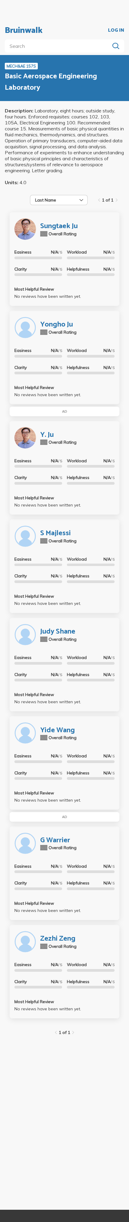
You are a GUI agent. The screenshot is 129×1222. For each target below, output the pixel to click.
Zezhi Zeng (57, 939)
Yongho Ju (56, 324)
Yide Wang (57, 730)
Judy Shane (57, 631)
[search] (58, 46)
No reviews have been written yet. (47, 296)
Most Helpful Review (34, 289)
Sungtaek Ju (59, 226)
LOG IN (116, 30)
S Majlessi (55, 533)
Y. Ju (47, 435)
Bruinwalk (24, 30)
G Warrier (55, 840)
